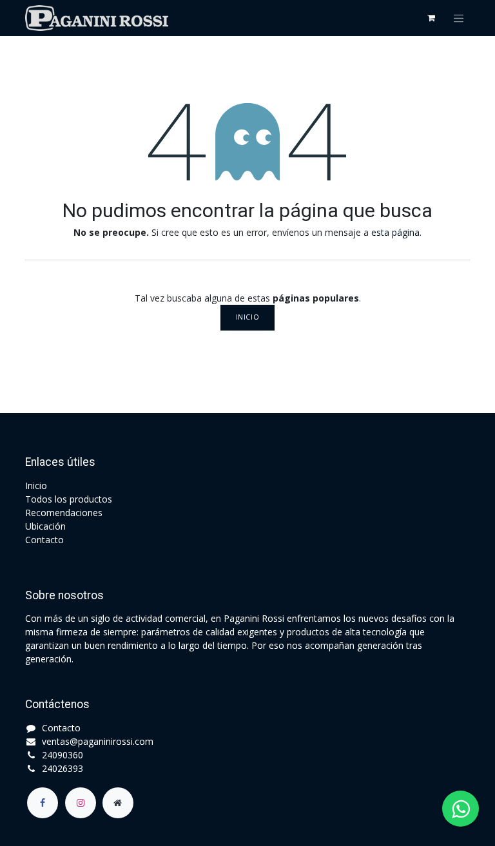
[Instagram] (80, 802)
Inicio (247, 317)
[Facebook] (42, 802)
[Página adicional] (117, 802)
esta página (395, 232)
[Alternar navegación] (459, 18)
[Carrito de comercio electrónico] (431, 18)
